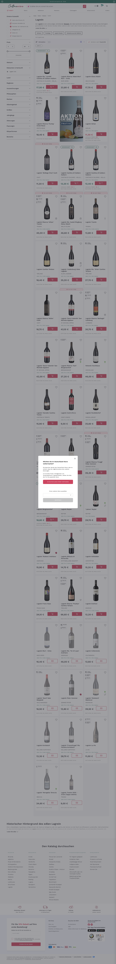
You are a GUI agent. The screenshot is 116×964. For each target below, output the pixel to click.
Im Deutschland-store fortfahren (58, 481)
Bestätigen (58, 500)
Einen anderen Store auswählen (58, 491)
